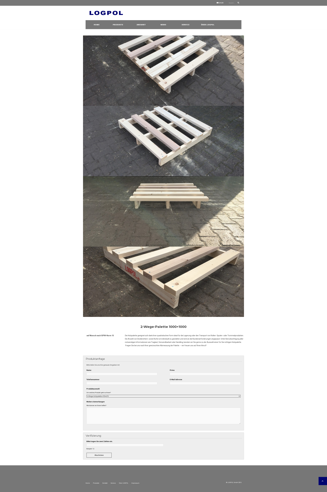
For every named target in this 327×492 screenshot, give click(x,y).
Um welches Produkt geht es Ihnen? (98, 392)
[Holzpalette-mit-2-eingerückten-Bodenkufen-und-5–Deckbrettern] (163, 70)
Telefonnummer (93, 379)
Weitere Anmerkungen (95, 402)
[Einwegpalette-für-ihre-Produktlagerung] (163, 211)
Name (88, 370)
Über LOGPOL (123, 483)
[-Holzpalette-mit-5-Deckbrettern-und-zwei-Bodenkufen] (163, 282)
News (163, 24)
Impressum (135, 483)
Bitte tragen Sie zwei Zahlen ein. (99, 441)
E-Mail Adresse (176, 379)
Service (185, 24)
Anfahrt (141, 24)
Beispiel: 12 (90, 449)
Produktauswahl (93, 389)
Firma (172, 370)
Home (97, 24)
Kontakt (221, 3)
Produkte (118, 24)
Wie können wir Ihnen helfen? (96, 405)
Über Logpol (207, 24)
